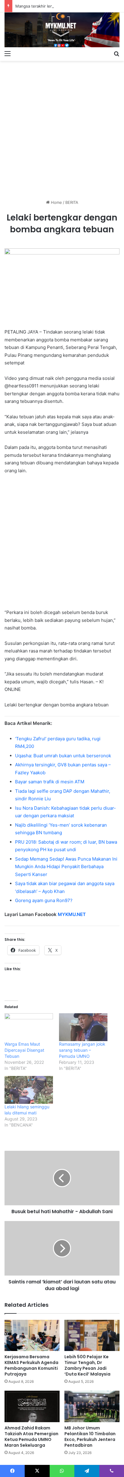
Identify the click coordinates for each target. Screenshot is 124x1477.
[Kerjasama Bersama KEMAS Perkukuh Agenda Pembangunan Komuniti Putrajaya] (32, 1335)
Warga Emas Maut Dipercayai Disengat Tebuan (24, 1050)
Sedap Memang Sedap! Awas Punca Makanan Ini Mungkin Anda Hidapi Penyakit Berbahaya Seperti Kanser (66, 866)
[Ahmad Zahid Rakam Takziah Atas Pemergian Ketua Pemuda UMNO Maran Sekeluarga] (32, 1406)
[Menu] (8, 53)
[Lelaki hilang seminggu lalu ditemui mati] (29, 1090)
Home (56, 202)
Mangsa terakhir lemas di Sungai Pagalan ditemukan (64, 6)
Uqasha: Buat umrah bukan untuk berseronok (63, 755)
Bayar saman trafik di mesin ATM (49, 782)
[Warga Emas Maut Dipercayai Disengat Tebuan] (29, 1027)
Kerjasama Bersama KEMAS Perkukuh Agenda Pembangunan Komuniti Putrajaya (31, 1365)
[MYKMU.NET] (62, 29)
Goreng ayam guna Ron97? (44, 900)
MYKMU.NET (72, 914)
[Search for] (116, 53)
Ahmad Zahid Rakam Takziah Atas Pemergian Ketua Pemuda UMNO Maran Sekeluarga (31, 1436)
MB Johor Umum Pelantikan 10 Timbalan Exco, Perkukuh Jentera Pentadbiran (90, 1436)
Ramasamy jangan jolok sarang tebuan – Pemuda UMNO (82, 1050)
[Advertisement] (62, 127)
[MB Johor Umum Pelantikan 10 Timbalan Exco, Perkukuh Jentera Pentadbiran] (91, 1406)
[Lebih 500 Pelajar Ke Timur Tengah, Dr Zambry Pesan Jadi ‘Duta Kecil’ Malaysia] (91, 1335)
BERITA (71, 202)
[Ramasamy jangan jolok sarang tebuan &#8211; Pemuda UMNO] (83, 1027)
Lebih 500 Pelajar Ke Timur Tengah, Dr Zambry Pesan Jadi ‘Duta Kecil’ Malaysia (87, 1365)
